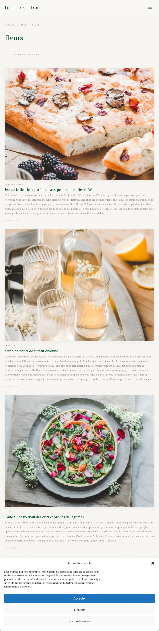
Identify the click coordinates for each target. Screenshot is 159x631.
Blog (23, 25)
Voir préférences (80, 621)
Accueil (10, 25)
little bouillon (22, 7)
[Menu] (150, 7)
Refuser (79, 610)
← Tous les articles (25, 54)
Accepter (79, 598)
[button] (153, 563)
